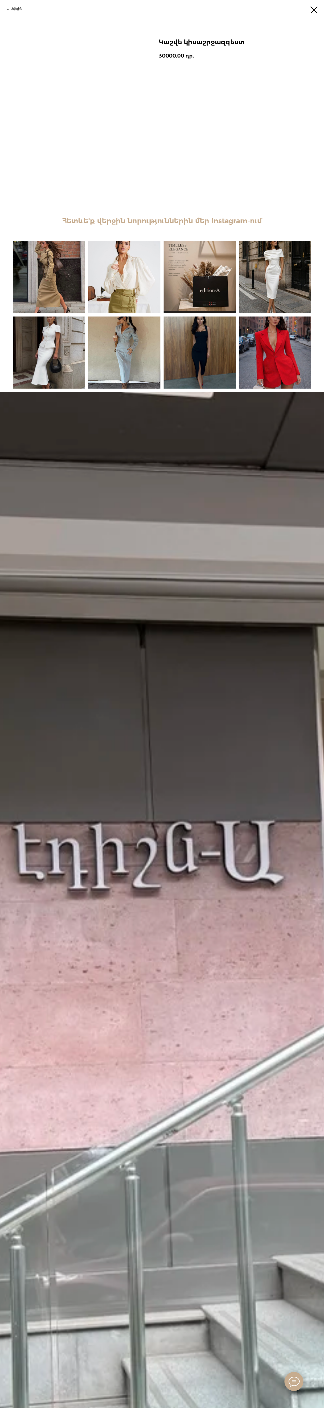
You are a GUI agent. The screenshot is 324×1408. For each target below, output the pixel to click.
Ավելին (16, 9)
